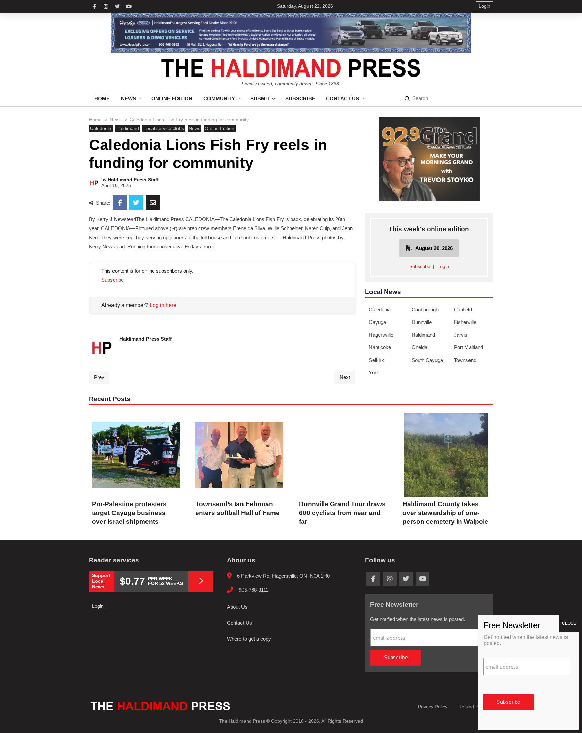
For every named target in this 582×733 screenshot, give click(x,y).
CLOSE (569, 623)
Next (345, 377)
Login (443, 266)
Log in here (163, 305)
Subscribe (112, 280)
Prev (99, 377)
